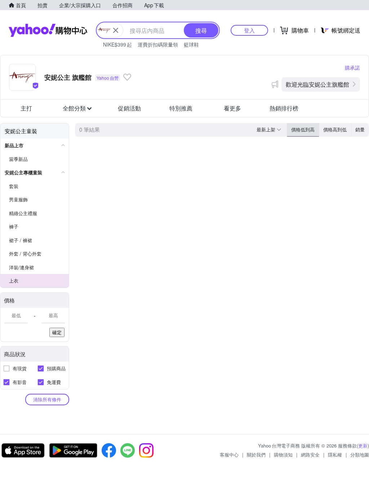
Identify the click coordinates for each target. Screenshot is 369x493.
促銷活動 (129, 108)
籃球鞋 (191, 44)
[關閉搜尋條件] (115, 30)
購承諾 (352, 67)
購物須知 (283, 454)
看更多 (232, 108)
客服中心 (229, 454)
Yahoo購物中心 (48, 30)
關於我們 (256, 454)
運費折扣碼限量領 (158, 44)
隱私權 (335, 454)
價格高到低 (335, 129)
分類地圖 (359, 454)
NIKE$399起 (117, 44)
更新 (363, 445)
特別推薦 (180, 108)
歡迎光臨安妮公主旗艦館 (317, 84)
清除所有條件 (47, 399)
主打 (26, 108)
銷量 (360, 129)
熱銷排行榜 (284, 108)
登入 (249, 30)
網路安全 (310, 454)
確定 (57, 332)
